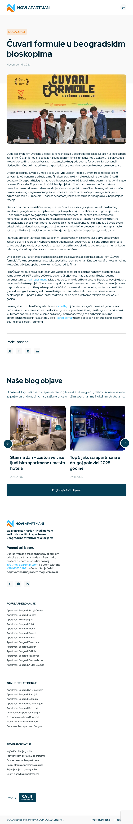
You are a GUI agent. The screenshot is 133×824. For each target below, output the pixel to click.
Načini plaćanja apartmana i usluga (25, 764)
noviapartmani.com (25, 819)
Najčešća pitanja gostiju (19, 751)
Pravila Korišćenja (100, 819)
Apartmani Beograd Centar (21, 614)
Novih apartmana (37, 279)
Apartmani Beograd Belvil (20, 624)
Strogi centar (65, 318)
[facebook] (10, 584)
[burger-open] (123, 7)
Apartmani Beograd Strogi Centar (25, 610)
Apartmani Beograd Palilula (21, 651)
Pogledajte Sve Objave (66, 490)
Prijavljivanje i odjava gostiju (22, 769)
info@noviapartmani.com (22, 564)
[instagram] (18, 584)
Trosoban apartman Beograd (22, 721)
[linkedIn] (27, 584)
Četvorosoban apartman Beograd (25, 726)
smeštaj (62, 306)
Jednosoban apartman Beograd (24, 712)
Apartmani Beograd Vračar (21, 628)
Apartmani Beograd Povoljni (22, 694)
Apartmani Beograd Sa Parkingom (25, 703)
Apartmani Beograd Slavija (21, 637)
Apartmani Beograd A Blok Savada (25, 664)
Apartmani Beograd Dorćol (21, 633)
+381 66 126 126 (16, 568)
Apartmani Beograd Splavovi (22, 708)
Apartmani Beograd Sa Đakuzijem (25, 689)
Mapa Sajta (120, 819)
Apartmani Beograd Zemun (21, 646)
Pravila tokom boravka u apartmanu (26, 755)
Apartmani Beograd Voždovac (23, 655)
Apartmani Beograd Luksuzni (22, 698)
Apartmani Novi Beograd (20, 619)
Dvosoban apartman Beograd (23, 717)
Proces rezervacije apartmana (23, 760)
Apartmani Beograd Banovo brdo (25, 660)
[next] (125, 443)
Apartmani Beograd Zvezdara (23, 642)
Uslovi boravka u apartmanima (23, 773)
